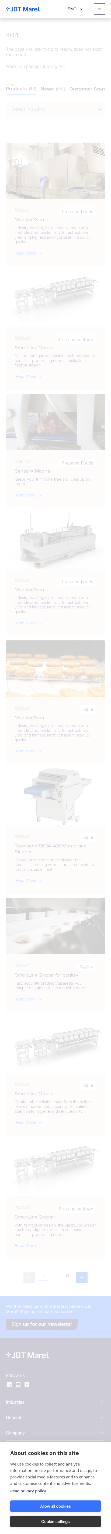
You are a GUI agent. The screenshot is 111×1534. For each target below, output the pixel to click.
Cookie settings (55, 1521)
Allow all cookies (55, 1506)
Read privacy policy (28, 1490)
